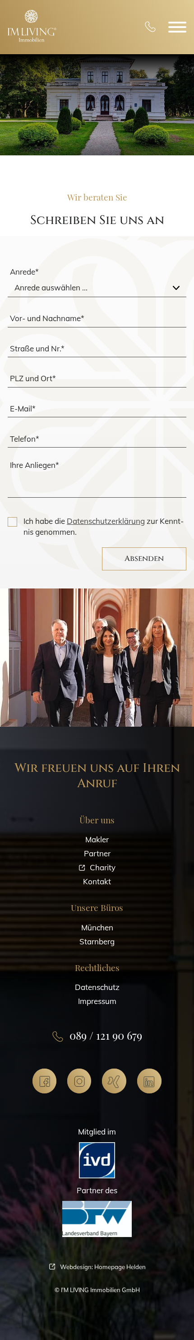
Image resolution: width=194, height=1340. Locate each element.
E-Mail (23, 408)
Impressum (97, 1001)
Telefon (24, 438)
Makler (97, 839)
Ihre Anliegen (34, 465)
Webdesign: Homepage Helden (103, 1266)
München (97, 927)
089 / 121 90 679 (150, 27)
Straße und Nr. (37, 348)
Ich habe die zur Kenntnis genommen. (103, 526)
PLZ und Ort (33, 378)
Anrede (24, 271)
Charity (102, 867)
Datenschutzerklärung (106, 521)
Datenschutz (97, 987)
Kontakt (97, 881)
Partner (97, 853)
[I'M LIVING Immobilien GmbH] (32, 25)
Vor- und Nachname (47, 318)
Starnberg (97, 941)
